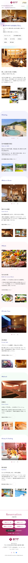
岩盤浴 (5, 42)
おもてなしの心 (7, 35)
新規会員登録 (18, 530)
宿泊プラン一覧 (8, 522)
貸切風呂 (19, 39)
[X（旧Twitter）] (13, 552)
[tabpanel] (14, 127)
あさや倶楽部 (10, 530)
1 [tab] (11, 138)
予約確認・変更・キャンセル (13, 533)
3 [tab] (14, 138)
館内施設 (12, 42)
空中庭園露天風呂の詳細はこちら (8, 159)
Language (23, 6)
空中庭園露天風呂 (17, 35)
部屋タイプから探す (8, 526)
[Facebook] (16, 552)
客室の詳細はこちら (6, 224)
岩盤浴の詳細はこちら (6, 417)
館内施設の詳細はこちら (7, 484)
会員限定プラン (20, 526)
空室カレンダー (20, 522)
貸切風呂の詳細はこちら (7, 355)
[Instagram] (11, 552)
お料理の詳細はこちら (6, 289)
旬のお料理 (12, 39)
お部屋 (5, 39)
